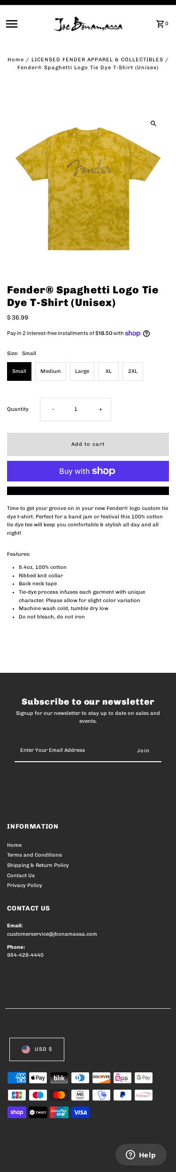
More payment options (88, 491)
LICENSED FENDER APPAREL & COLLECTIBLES (97, 60)
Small (19, 371)
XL (109, 371)
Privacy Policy (24, 885)
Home (16, 60)
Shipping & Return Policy (38, 865)
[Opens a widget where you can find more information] (141, 1155)
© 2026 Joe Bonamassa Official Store (57, 1154)
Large (82, 371)
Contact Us (21, 876)
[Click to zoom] (153, 123)
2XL (133, 371)
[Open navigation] (27, 24)
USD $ (43, 1049)
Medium (50, 371)
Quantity (18, 409)
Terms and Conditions (34, 855)
